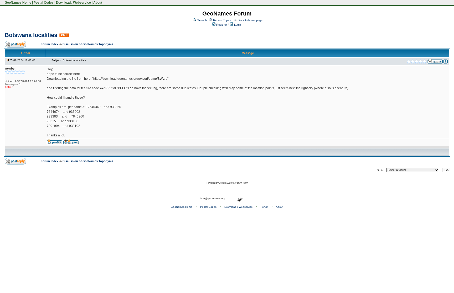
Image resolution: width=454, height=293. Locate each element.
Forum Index (50, 44)
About (97, 2)
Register (221, 24)
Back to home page (250, 20)
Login (237, 24)
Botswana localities (31, 35)
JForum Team (241, 182)
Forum (264, 206)
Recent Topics (222, 20)
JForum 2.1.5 (225, 182)
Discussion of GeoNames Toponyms (88, 44)
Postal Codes (44, 2)
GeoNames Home (17, 2)
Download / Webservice (73, 2)
